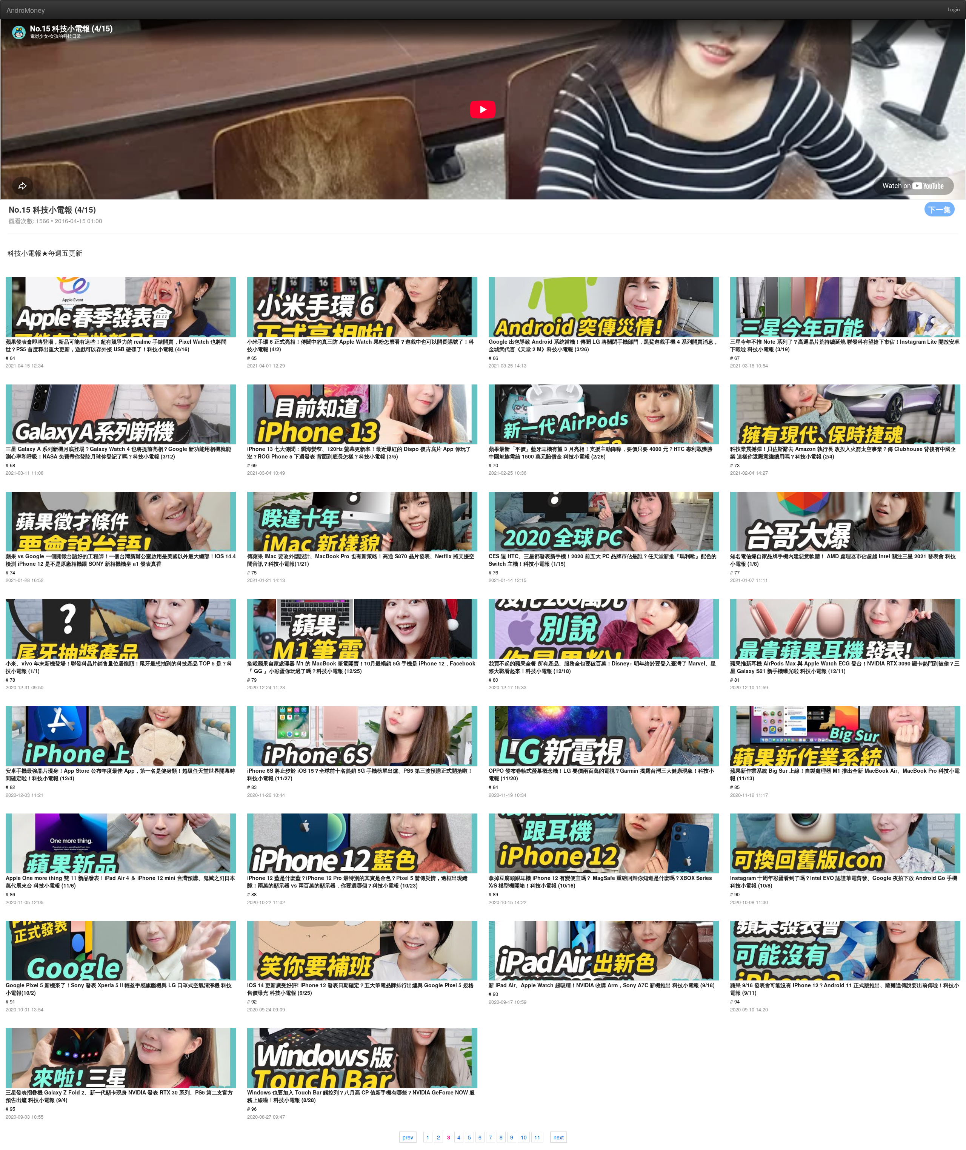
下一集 (939, 209)
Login (954, 9)
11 (537, 1137)
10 (524, 1137)
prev (408, 1137)
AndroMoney (25, 10)
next (559, 1137)
